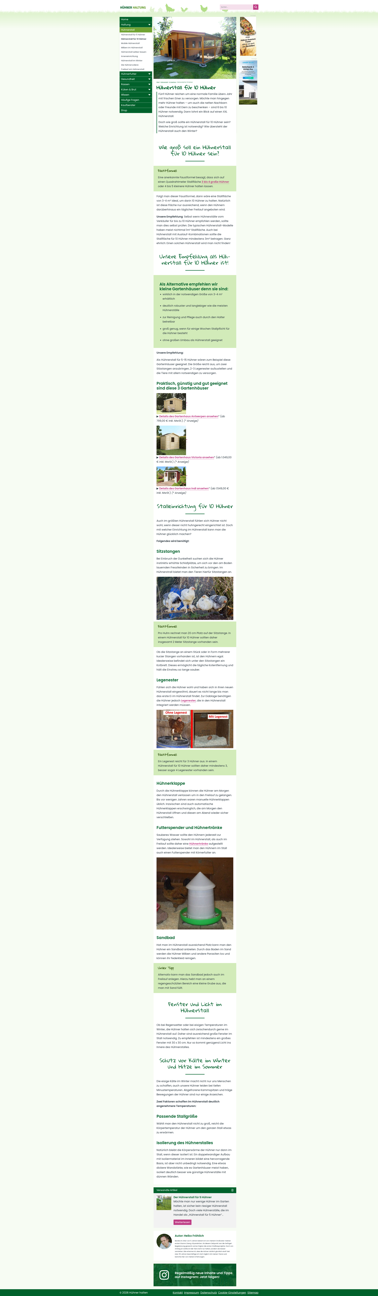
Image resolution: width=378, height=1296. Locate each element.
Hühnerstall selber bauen (133, 52)
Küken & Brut (128, 89)
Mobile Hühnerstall (130, 43)
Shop (124, 110)
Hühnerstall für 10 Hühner (133, 39)
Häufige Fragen (130, 100)
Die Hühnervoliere (130, 65)
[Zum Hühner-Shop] (248, 36)
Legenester (188, 700)
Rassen (125, 84)
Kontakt (178, 1292)
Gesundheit (128, 79)
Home (124, 19)
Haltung (126, 24)
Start (158, 82)
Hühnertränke (198, 844)
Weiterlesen (182, 1222)
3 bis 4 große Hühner (215, 182)
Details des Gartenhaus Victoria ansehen (186, 457)
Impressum (191, 1292)
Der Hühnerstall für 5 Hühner (193, 1197)
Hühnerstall (164, 82)
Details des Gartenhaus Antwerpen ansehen (188, 416)
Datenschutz (208, 1292)
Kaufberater (128, 105)
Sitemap (252, 1292)
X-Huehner (172, 82)
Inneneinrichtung (129, 56)
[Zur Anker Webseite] (248, 82)
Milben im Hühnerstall (132, 47)
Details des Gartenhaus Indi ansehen (184, 488)
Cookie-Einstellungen (232, 1292)
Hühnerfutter (128, 74)
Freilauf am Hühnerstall (132, 69)
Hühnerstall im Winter (131, 60)
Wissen (125, 94)
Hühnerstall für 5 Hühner (133, 34)
